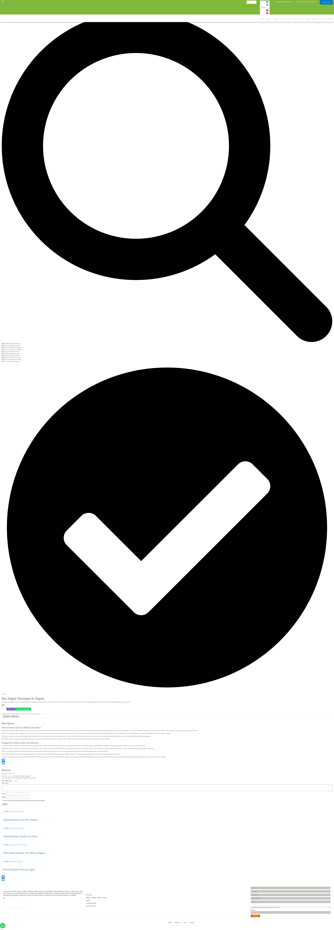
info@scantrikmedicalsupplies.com (284, 1)
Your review (5, 783)
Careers (323, 19)
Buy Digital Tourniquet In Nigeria (32, 713)
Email (4, 797)
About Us (268, 19)
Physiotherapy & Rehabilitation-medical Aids (181, 899)
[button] (2, 925)
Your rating (5, 780)
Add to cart (11, 709)
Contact (192, 922)
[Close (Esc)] (6, 927)
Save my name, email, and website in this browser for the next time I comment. (24, 800)
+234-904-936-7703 (311, 1)
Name (4, 793)
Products (275, 19)
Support (307, 19)
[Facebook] (267, 2)
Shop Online (315, 19)
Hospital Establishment (175, 897)
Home (262, 19)
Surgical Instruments (175, 894)
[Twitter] (267, 4)
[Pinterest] (267, 10)
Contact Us (330, 19)
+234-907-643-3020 (300, 1)
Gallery (301, 19)
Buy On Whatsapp (24, 709)
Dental (171, 888)
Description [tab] (7, 716)
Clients (295, 19)
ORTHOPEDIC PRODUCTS (14, 713)
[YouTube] (267, 13)
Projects (289, 19)
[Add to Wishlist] (2, 704)
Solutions (282, 19)
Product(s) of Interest (256, 905)
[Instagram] (267, 7)
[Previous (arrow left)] (0, 929)
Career (184, 922)
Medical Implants (174, 891)
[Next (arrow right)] (2, 929)
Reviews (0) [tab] (15, 716)
